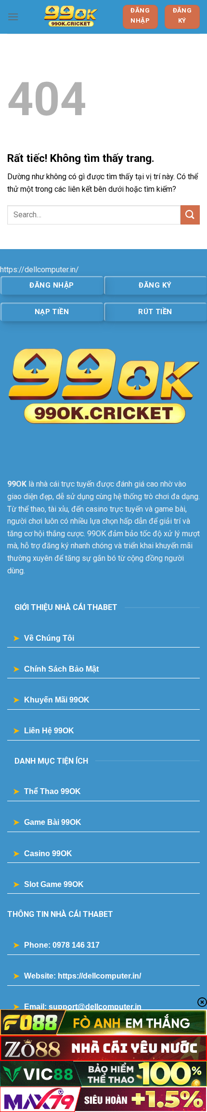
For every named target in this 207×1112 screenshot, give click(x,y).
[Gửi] (190, 214)
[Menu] (13, 16)
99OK (16, 484)
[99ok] (70, 17)
